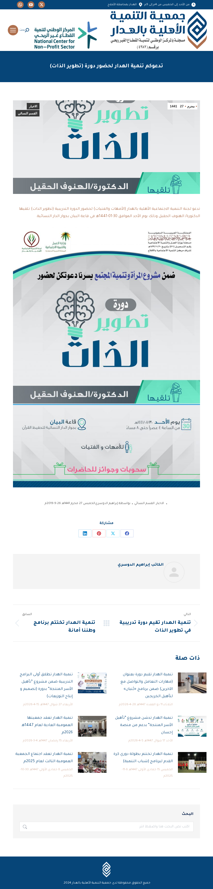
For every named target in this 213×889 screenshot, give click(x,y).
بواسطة (112, 503)
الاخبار (33, 106)
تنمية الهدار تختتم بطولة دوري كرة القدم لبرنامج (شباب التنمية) (143, 758)
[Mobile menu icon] (13, 30)
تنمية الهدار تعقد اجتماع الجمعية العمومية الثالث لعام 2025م (44, 758)
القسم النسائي (27, 113)
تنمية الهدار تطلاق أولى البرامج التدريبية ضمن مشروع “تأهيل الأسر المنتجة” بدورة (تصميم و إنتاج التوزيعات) (46, 686)
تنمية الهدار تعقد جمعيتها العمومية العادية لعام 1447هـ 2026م (47, 725)
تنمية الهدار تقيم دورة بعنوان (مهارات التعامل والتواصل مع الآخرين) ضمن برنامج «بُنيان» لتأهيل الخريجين (147, 686)
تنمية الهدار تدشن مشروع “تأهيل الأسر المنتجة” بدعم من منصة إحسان (144, 725)
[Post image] (192, 682)
